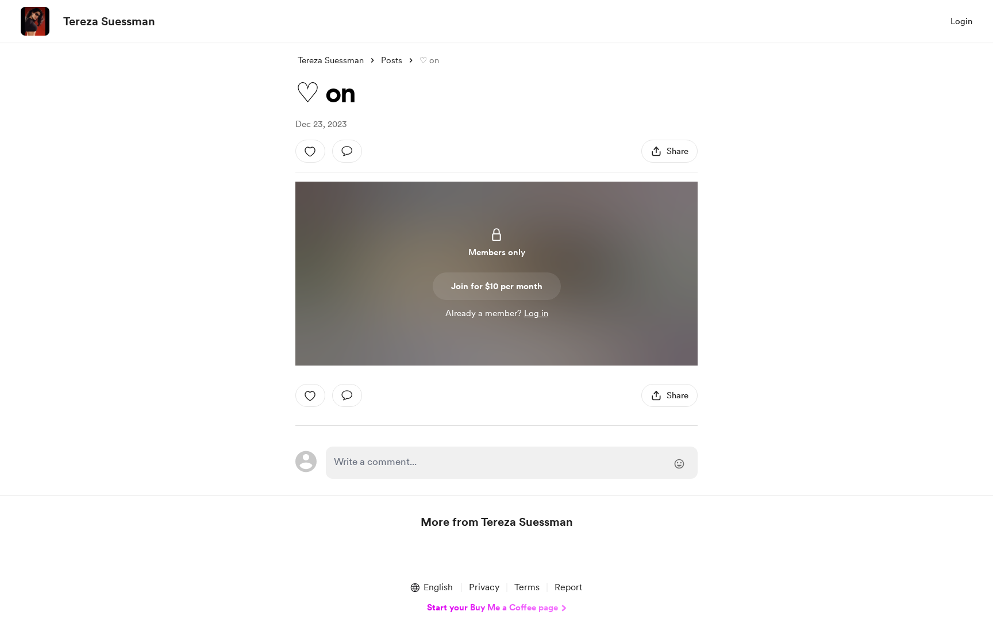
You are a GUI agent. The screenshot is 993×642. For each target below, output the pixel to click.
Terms (527, 587)
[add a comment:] (347, 151)
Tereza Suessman (109, 21)
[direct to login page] (512, 463)
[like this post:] (310, 151)
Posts (391, 60)
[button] (431, 587)
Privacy (484, 587)
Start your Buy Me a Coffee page (492, 607)
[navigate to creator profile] (35, 21)
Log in (536, 313)
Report (568, 587)
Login (961, 21)
